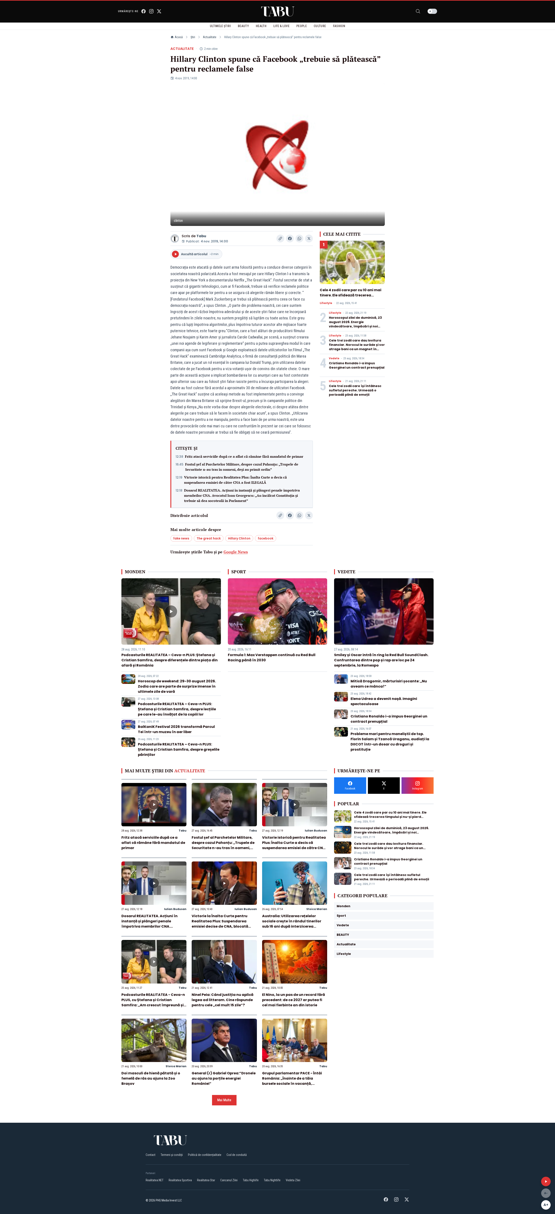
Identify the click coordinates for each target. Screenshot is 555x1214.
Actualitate (209, 37)
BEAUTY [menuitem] (243, 26)
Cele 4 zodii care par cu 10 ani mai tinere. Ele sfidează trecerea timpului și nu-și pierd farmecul (350, 295)
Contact (150, 1155)
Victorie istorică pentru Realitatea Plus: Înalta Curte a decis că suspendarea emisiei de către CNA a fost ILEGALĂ (235, 480)
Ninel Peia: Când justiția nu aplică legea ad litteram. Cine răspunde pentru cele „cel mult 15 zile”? (222, 1000)
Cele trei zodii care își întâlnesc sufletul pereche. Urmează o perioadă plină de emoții (355, 390)
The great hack (209, 538)
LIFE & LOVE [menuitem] (281, 26)
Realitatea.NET (154, 1180)
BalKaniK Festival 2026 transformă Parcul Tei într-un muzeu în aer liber (176, 729)
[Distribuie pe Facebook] (290, 238)
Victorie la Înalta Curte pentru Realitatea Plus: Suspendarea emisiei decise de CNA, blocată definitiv (220, 923)
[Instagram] (151, 11)
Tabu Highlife (251, 1180)
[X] (159, 11)
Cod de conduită (237, 1155)
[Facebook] (143, 11)
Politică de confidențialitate (204, 1155)
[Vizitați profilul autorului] (174, 238)
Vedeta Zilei (293, 1180)
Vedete (334, 358)
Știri (193, 37)
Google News (236, 551)
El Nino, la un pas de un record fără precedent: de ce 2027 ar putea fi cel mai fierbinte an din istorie (293, 1000)
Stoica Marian (316, 909)
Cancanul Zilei (229, 1180)
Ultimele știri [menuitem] (220, 26)
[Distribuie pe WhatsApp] (299, 238)
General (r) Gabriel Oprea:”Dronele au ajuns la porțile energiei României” (224, 1078)
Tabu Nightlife (272, 1180)
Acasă (179, 37)
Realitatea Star (206, 1180)
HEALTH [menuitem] (261, 26)
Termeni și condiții (172, 1155)
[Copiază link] (280, 238)
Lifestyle (326, 303)
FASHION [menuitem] (339, 26)
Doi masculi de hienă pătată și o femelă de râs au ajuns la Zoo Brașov (150, 1078)
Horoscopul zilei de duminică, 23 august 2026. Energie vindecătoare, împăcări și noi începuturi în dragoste (355, 324)
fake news (181, 538)
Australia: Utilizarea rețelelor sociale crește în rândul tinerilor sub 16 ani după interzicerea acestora (291, 923)
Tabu (201, 236)
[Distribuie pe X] (309, 238)
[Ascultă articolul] (546, 1181)
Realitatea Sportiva (180, 1180)
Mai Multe (224, 1100)
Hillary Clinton (239, 538)
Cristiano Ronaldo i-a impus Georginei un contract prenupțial (356, 365)
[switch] (432, 11)
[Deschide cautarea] (418, 11)
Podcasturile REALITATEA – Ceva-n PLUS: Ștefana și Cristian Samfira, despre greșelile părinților (178, 749)
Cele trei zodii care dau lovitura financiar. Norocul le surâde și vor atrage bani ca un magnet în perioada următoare (357, 347)
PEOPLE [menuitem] (301, 26)
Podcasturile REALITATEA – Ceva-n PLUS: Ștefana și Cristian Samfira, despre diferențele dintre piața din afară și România (169, 660)
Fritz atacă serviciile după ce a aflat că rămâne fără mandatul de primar (244, 456)
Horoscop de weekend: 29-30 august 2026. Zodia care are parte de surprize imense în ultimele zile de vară (177, 686)
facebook (265, 538)
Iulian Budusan (316, 830)
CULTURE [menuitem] (320, 26)
